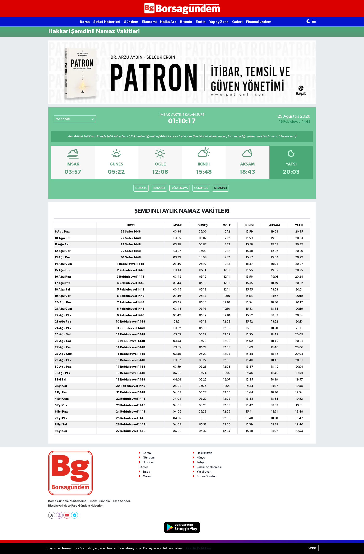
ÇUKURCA (201, 188)
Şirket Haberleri (106, 22)
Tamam (312, 548)
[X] (51, 515)
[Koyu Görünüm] (308, 22)
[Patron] (182, 72)
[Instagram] (59, 515)
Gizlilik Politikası (198, 548)
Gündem (131, 22)
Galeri (237, 22)
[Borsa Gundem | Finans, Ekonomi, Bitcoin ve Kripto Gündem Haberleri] (182, 9)
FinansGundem (258, 22)
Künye (201, 457)
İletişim (201, 462)
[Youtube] (66, 515)
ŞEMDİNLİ (220, 188)
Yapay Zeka (219, 22)
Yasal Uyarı (204, 471)
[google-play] (182, 527)
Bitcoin (186, 22)
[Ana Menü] (314, 21)
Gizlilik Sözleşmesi (209, 467)
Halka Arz (168, 22)
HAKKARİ (159, 188)
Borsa (85, 22)
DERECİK (141, 188)
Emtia (201, 22)
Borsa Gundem (207, 476)
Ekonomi (149, 22)
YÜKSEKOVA (179, 188)
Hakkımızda (204, 452)
